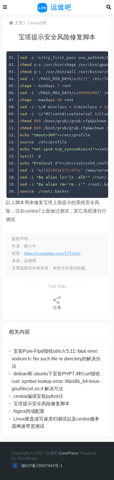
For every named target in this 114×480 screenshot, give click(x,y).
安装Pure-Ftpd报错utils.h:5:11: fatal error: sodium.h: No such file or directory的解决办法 (56, 359)
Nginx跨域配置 (28, 411)
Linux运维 (37, 23)
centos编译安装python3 (38, 396)
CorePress (68, 453)
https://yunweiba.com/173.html (52, 253)
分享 (57, 307)
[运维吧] (56, 6)
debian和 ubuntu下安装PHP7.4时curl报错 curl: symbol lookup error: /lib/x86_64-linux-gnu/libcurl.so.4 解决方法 (56, 381)
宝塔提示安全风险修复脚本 (41, 403)
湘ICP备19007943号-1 (41, 465)
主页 (18, 23)
